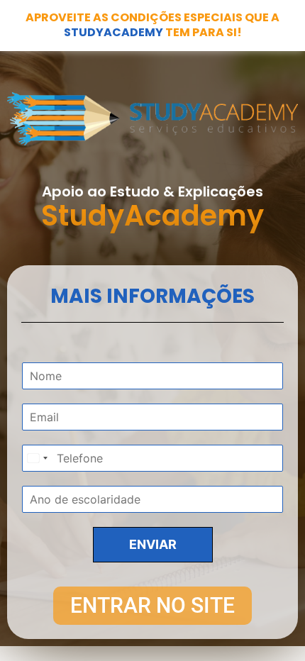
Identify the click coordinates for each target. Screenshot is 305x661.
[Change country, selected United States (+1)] (37, 458)
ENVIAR (153, 544)
